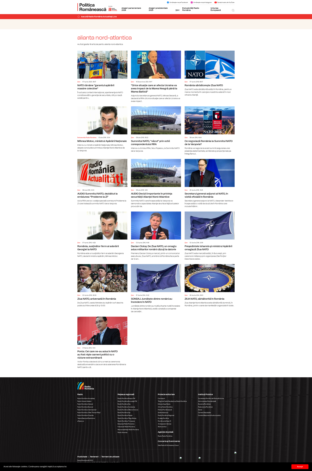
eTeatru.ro (80, 421)
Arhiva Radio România (165, 407)
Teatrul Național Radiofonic (86, 418)
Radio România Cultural (85, 404)
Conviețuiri (161, 398)
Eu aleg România (163, 418)
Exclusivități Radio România (190, 9)
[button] (67, 466)
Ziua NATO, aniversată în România (102, 285)
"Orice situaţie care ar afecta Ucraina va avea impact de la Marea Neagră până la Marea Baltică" (156, 77)
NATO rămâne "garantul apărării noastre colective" (102, 75)
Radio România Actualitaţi (86, 398)
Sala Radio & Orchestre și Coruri (168, 445)
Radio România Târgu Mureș (127, 418)
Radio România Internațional (86, 410)
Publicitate (82, 457)
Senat (200, 410)
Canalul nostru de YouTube (225, 2)
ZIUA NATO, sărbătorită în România (210, 285)
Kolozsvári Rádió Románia (126, 426)
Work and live (162, 426)
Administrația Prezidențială (207, 401)
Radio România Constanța (126, 407)
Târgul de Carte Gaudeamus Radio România (172, 401)
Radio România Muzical (85, 407)
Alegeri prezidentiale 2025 (158, 9)
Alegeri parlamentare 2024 (131, 9)
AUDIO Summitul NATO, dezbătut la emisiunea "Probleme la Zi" (102, 182)
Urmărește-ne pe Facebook (179, 2)
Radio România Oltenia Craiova (128, 410)
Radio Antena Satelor (84, 401)
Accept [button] (300, 467)
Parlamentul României (205, 407)
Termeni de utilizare (110, 457)
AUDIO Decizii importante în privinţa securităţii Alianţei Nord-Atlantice (156, 183)
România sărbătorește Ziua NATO (210, 73)
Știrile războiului (163, 412)
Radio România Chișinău (85, 415)
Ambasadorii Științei (164, 424)
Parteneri (94, 457)
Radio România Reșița (125, 415)
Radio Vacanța (122, 432)
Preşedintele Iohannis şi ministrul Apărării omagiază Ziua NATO (210, 236)
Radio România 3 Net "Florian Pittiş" (89, 412)
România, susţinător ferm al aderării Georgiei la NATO (102, 235)
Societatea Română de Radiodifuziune (211, 398)
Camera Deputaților (204, 412)
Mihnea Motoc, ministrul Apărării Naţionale (102, 129)
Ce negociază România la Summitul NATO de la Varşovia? (210, 130)
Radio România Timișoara (126, 421)
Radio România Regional (166, 415)
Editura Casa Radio (164, 404)
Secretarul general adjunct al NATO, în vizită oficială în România (210, 183)
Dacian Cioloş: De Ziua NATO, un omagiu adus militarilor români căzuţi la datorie (156, 236)
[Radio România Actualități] (97, 7)
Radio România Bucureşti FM (127, 401)
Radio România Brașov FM (126, 398)
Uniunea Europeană (216, 9)
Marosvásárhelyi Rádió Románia (128, 429)
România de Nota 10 (164, 421)
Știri (177, 10)
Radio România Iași (124, 412)
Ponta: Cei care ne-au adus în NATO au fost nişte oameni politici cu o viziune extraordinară (102, 343)
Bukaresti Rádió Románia (126, 424)
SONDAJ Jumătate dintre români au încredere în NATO (156, 288)
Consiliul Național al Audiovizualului (209, 415)
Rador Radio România (165, 436)
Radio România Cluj (124, 404)
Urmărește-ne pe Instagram (202, 2)
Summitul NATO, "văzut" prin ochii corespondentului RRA (156, 129)
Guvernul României (204, 404)
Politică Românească (165, 410)
